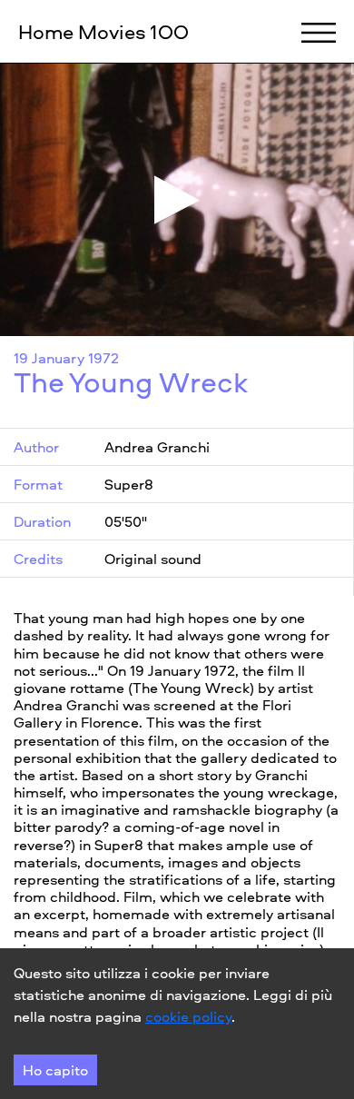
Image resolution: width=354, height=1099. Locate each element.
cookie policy (188, 1016)
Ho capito (55, 1070)
